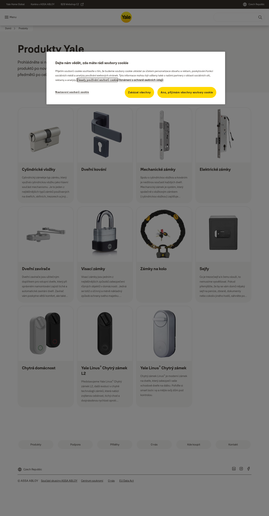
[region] (135, 78)
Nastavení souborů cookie (72, 92)
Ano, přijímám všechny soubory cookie (187, 92)
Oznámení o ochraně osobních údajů (141, 80)
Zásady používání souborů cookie (97, 80)
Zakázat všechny (139, 92)
